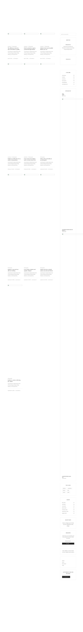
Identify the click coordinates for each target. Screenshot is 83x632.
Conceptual (70, 488)
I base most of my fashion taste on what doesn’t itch (30, 159)
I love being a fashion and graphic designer (30, 270)
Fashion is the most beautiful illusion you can (46, 48)
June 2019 (64, 506)
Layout (64, 492)
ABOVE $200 (71, 552)
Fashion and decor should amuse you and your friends (46, 270)
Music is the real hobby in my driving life (46, 159)
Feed (68, 490)
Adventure (64, 75)
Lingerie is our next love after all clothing (13, 270)
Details (64, 490)
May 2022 (63, 502)
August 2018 (64, 513)
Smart (68, 492)
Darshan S (16, 58)
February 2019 (64, 509)
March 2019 (64, 507)
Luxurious (9, 46)
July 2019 (63, 504)
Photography (14, 46)
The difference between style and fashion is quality (14, 48)
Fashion (63, 77)
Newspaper (64, 80)
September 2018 (65, 511)
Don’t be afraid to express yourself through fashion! (29, 48)
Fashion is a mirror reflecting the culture (14, 380)
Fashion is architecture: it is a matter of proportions (14, 159)
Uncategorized (65, 84)
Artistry (64, 488)
